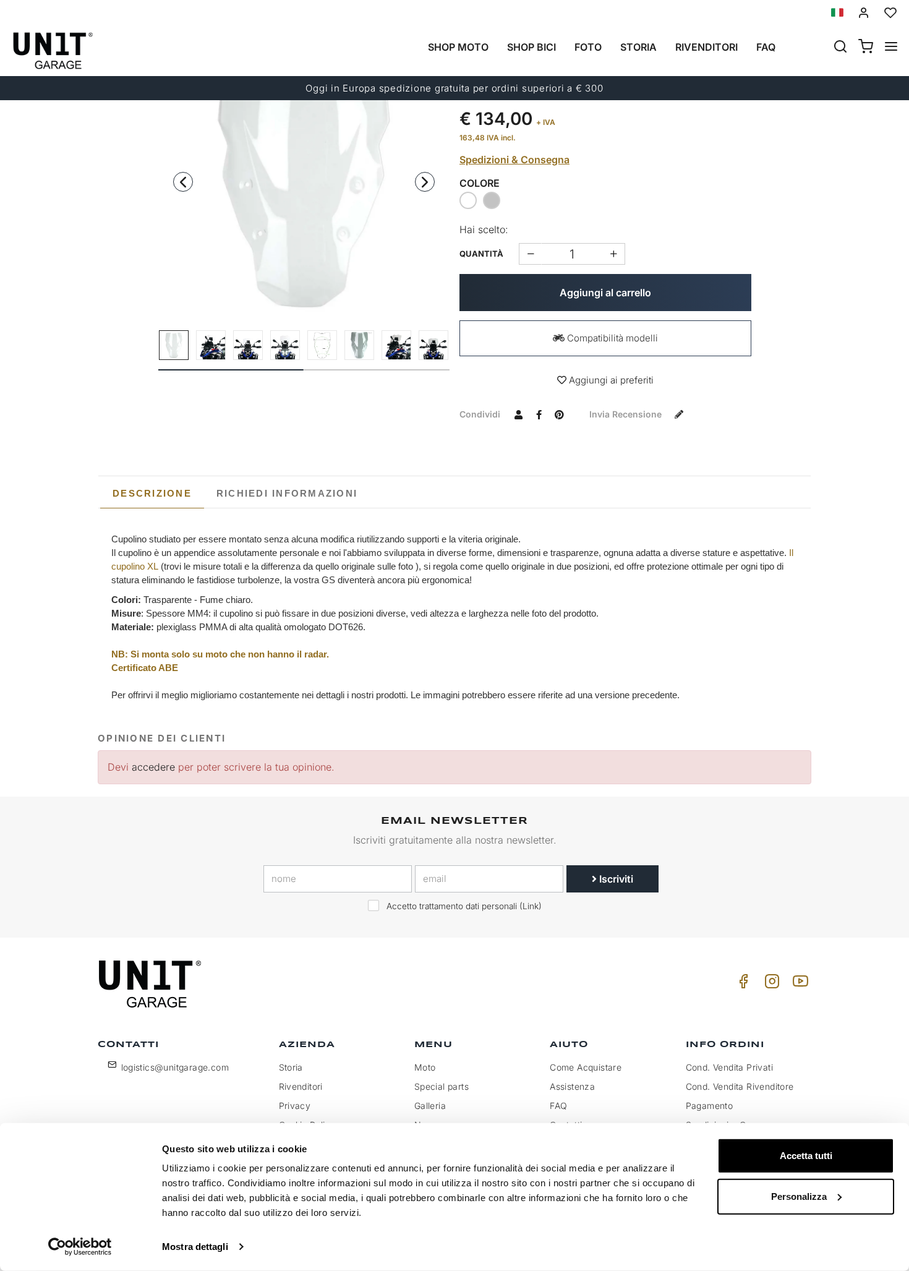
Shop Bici (531, 47)
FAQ (558, 1105)
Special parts (441, 1086)
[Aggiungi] (530, 254)
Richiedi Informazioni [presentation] (286, 493)
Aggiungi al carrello (605, 292)
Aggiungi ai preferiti (610, 380)
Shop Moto (458, 47)
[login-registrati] (864, 12)
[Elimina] (613, 254)
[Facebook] (741, 984)
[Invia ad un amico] (518, 414)
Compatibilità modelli (611, 338)
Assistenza (572, 1086)
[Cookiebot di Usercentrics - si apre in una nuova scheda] (80, 1247)
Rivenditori (706, 47)
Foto (588, 47)
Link (531, 906)
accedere (153, 767)
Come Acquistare (585, 1067)
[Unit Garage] (151, 984)
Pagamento (709, 1105)
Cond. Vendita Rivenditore (740, 1086)
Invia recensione (626, 414)
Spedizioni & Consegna (514, 159)
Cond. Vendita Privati (729, 1067)
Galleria (430, 1105)
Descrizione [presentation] (152, 493)
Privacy (295, 1105)
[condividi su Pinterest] (559, 414)
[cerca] (840, 47)
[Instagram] (770, 984)
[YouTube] (798, 984)
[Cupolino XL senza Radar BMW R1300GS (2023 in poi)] (304, 172)
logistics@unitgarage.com (175, 1067)
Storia (638, 47)
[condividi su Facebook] (538, 414)
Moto (425, 1067)
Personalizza (799, 1196)
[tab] (152, 493)
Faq (765, 47)
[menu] (891, 47)
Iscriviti (615, 879)
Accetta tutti (806, 1155)
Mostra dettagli (195, 1246)
